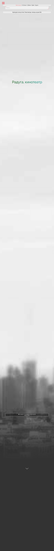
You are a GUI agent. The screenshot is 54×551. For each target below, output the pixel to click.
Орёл (33, 5)
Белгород (18, 5)
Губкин (29, 5)
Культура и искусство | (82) (27, 12)
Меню (3, 3)
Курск (36, 5)
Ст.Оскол (24, 5)
